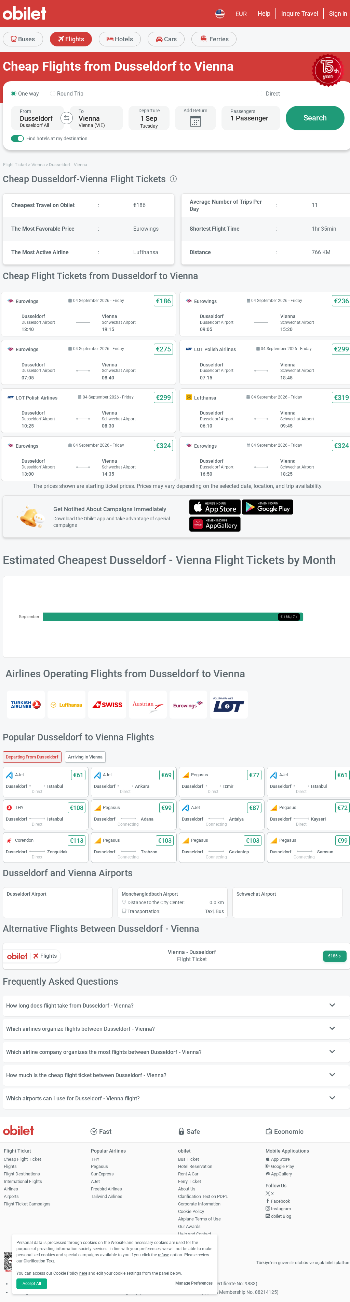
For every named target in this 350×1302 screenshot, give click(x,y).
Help (264, 13)
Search (315, 118)
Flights (74, 39)
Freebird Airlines (106, 1188)
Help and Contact (194, 1233)
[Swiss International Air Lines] (107, 705)
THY (95, 1159)
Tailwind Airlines (106, 1196)
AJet (95, 1181)
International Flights (23, 1181)
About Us (187, 1188)
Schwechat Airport (256, 894)
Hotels (123, 39)
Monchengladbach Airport (150, 894)
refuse (163, 1255)
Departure (149, 110)
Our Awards (189, 1226)
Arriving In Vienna (85, 757)
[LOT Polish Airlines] (229, 705)
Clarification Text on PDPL (203, 1196)
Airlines (11, 1188)
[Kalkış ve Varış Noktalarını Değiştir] (66, 118)
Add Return (195, 110)
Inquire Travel (299, 13)
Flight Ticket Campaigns (27, 1203)
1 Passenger (249, 118)
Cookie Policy (191, 1211)
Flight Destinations (22, 1173)
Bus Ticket (188, 1159)
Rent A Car (188, 1173)
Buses (26, 39)
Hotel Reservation (195, 1166)
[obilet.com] (41, 19)
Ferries (218, 39)
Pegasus (99, 1166)
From (25, 111)
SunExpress (102, 1173)
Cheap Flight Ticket (22, 1159)
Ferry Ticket (189, 1181)
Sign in (338, 13)
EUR (241, 13)
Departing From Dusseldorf (32, 757)
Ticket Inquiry (191, 1241)
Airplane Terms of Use (199, 1218)
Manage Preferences (194, 1283)
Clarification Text (39, 1261)
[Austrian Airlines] (148, 705)
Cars (170, 39)
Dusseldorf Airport (26, 894)
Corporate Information (199, 1203)
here (83, 1273)
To (81, 111)
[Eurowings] (188, 705)
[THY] (26, 705)
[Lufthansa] (66, 705)
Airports (11, 1196)
